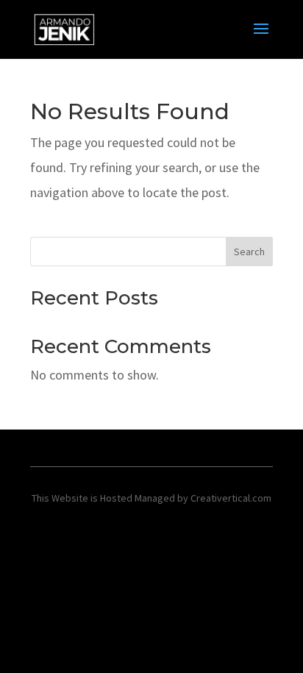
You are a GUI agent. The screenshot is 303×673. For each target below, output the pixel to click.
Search (249, 251)
